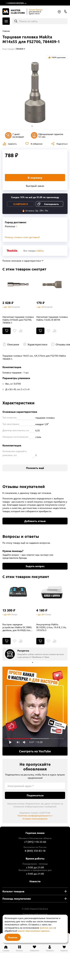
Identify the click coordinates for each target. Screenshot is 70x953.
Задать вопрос (35, 566)
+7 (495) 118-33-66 (35, 841)
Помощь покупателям (16, 898)
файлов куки (47, 927)
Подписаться (35, 795)
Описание (13, 344)
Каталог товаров (13, 891)
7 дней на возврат (18, 135)
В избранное (36, 143)
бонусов (15, 306)
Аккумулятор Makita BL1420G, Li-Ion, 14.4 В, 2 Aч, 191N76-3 (51, 627)
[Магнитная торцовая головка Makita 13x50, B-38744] (52, 284)
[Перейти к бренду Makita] (12, 250)
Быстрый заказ (35, 185)
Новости (35, 881)
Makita (39, 250)
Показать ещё (35, 468)
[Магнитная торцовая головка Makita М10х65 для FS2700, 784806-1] (18, 284)
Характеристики (37, 344)
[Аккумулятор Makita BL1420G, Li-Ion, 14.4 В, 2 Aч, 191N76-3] (52, 592)
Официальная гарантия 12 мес (50, 135)
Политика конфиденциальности (34, 815)
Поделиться (62, 143)
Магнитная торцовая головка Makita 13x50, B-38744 (52, 318)
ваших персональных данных (33, 930)
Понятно (12, 937)
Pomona (59, 12)
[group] (35, 654)
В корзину (35, 177)
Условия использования (34, 818)
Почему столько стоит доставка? (22, 237)
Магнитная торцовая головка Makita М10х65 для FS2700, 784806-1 (18, 319)
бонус (14, 614)
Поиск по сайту (28, 21)
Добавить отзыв (35, 521)
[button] (32, 662)
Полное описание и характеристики (21, 260)
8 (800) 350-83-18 (66, 11)
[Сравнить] (21, 331)
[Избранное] (15, 331)
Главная (6, 31)
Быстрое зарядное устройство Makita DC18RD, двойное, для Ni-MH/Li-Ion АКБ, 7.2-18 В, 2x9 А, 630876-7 (17, 627)
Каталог (6, 21)
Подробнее (35, 711)
